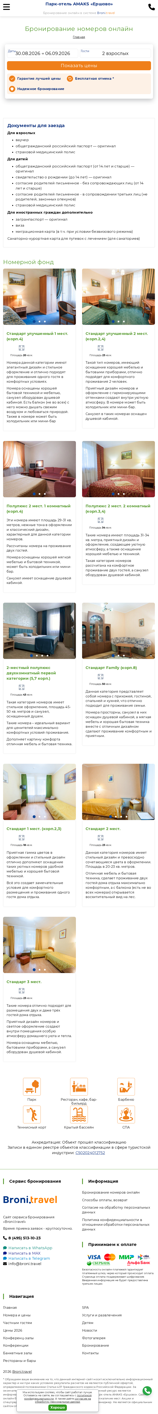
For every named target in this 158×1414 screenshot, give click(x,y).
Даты (12, 51)
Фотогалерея (94, 1338)
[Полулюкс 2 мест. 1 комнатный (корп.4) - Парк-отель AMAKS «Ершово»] (39, 469)
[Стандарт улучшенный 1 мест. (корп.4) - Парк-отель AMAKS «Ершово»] (39, 297)
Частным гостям (17, 1323)
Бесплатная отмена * (94, 79)
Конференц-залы (18, 1338)
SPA (85, 1308)
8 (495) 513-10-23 (24, 1238)
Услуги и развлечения (102, 1315)
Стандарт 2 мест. (103, 829)
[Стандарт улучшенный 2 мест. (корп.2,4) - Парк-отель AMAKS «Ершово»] (118, 297)
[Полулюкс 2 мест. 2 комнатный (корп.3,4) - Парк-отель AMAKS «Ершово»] (118, 469)
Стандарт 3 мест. (24, 982)
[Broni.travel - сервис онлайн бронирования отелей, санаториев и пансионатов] (30, 1199)
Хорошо (57, 1407)
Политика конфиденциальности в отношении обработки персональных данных (115, 1224)
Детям (88, 1323)
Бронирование (95, 1345)
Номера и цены (17, 1315)
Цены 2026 (12, 1330)
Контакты (90, 1353)
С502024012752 (90, 1153)
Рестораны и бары (19, 1361)
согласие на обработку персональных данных (63, 1400)
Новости (89, 1330)
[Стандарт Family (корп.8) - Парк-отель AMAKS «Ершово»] (118, 631)
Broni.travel (22, 1372)
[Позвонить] (151, 7)
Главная (79, 37)
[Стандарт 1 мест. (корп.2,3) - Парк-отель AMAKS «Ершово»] (39, 792)
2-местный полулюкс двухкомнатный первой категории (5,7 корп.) (31, 673)
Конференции (16, 1345)
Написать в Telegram (29, 1258)
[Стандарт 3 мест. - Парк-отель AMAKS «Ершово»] (39, 945)
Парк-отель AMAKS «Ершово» (79, 4)
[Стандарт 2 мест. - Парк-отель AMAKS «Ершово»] (118, 792)
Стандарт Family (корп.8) (111, 667)
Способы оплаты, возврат (105, 1200)
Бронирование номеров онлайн (111, 1192)
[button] (34, 321)
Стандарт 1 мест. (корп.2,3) (34, 829)
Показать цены (79, 65)
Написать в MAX (24, 1253)
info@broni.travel (24, 1264)
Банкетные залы (17, 1353)
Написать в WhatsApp (30, 1248)
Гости (85, 51)
